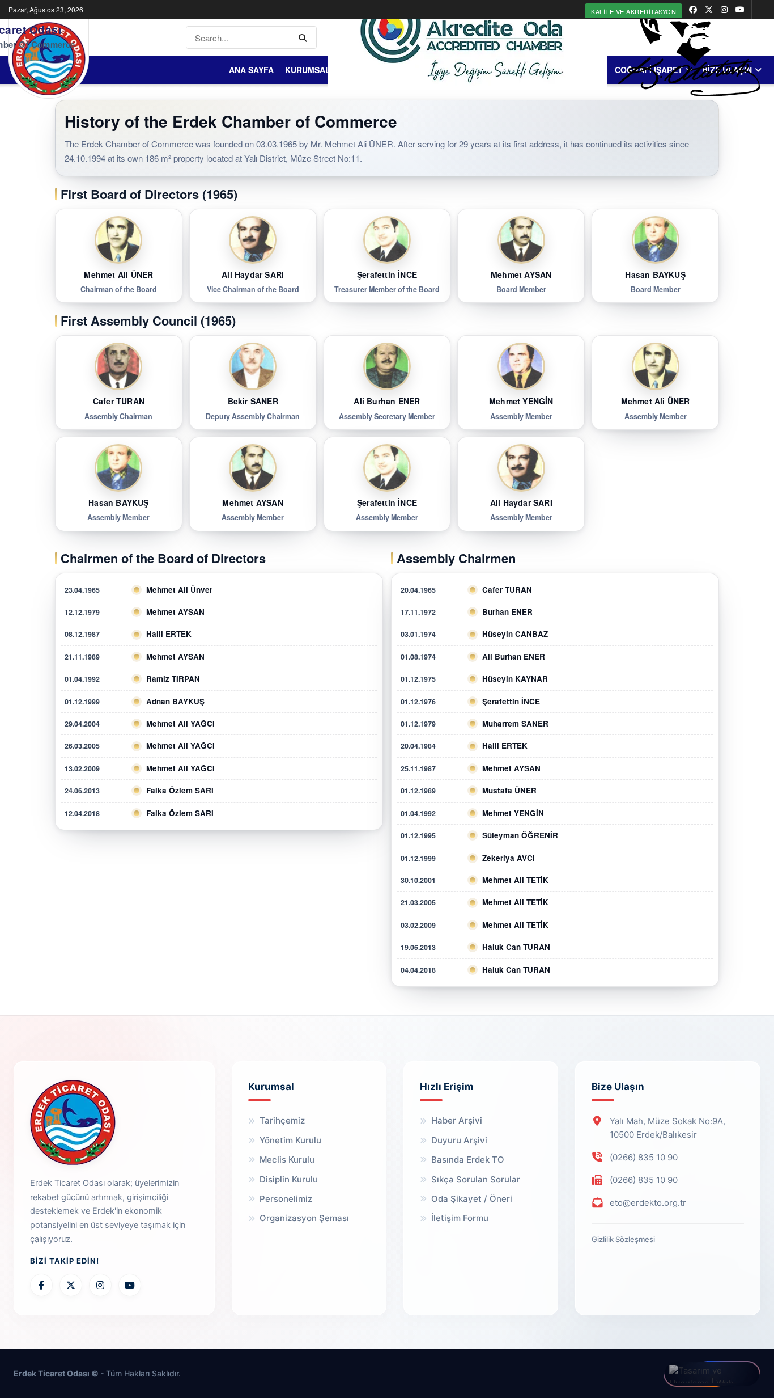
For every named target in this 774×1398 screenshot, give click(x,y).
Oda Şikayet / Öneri (471, 1198)
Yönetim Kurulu (290, 1140)
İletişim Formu (459, 1218)
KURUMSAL (307, 69)
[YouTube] (129, 1285)
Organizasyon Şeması (304, 1218)
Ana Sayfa (251, 69)
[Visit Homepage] (49, 58)
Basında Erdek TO (467, 1159)
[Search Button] (305, 37)
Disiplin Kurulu (289, 1179)
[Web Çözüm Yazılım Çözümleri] (712, 1374)
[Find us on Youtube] (740, 9)
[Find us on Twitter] (709, 9)
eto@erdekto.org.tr (648, 1202)
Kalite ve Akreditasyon (633, 11)
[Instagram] (100, 1285)
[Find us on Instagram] (724, 9)
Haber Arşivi (456, 1120)
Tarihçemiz (282, 1120)
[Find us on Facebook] (693, 9)
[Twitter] (70, 1285)
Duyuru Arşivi (459, 1140)
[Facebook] (41, 1285)
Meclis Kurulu (287, 1159)
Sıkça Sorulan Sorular (475, 1179)
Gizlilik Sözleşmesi (623, 1239)
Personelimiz (286, 1198)
